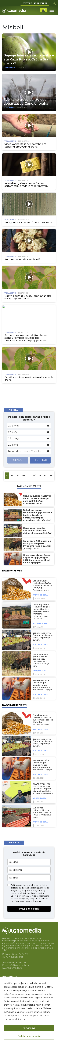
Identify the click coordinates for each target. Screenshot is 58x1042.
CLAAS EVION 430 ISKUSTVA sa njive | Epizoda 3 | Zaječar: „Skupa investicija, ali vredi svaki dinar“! (43, 788)
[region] (29, 1009)
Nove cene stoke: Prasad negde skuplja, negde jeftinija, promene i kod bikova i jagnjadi (43, 685)
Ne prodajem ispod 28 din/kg (24, 451)
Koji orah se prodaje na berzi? (22, 259)
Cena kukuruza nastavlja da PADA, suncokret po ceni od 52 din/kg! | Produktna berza (43, 585)
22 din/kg (13, 432)
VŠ (34, 476)
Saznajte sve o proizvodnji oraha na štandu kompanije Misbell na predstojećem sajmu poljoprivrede (25, 338)
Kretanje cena (40, 595)
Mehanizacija (39, 798)
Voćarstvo (9, 67)
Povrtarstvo (40, 623)
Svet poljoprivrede (35, 3)
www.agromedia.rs (12, 968)
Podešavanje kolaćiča (29, 1036)
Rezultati (40, 460)
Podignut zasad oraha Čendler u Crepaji (28, 222)
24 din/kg (13, 438)
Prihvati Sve (29, 1028)
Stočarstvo (39, 671)
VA (40, 476)
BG (7, 476)
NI (18, 476)
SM (23, 476)
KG (45, 476)
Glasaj (17, 460)
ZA (51, 476)
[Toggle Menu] (52, 10)
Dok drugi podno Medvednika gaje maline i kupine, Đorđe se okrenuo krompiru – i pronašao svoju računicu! (41, 612)
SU (29, 476)
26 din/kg (13, 444)
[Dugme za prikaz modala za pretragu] (54, 3)
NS (12, 476)
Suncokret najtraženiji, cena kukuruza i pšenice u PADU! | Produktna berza (43, 812)
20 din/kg (13, 425)
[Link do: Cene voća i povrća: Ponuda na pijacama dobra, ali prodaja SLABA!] (16, 640)
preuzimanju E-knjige (27, 896)
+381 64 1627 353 (19, 962)
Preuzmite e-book (29, 908)
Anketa (13, 410)
